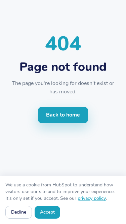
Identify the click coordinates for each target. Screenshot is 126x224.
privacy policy (92, 198)
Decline (18, 212)
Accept (47, 212)
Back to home (63, 115)
